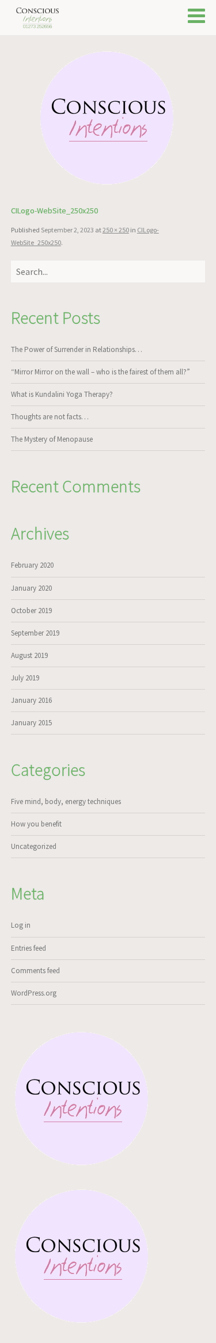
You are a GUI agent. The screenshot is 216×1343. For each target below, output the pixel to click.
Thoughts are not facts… (50, 417)
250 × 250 (116, 229)
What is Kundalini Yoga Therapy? (62, 394)
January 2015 (31, 723)
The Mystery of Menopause (52, 439)
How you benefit (36, 824)
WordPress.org (33, 993)
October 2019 (31, 610)
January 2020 (31, 588)
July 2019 (25, 678)
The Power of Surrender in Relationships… (76, 349)
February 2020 (32, 565)
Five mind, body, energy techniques (66, 801)
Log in (21, 925)
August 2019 (29, 655)
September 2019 (35, 633)
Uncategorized (33, 846)
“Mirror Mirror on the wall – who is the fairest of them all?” (100, 372)
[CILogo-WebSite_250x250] (108, 119)
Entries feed (28, 948)
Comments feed (35, 970)
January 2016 (31, 700)
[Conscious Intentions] (38, 17)
